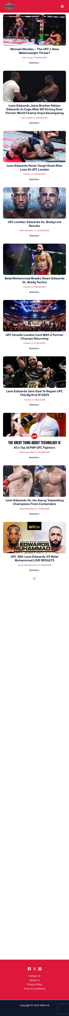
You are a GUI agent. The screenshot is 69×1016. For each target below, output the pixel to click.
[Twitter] (34, 969)
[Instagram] (40, 969)
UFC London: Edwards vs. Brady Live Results (34, 223)
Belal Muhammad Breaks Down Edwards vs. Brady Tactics (35, 280)
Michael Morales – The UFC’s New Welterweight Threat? (34, 50)
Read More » (34, 63)
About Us (35, 980)
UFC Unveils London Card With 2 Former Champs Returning (34, 336)
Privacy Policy (34, 985)
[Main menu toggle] (62, 6)
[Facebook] (29, 969)
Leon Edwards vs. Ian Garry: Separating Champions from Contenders (34, 502)
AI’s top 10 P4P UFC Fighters (34, 447)
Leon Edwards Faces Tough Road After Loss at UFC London (35, 167)
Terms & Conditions (34, 989)
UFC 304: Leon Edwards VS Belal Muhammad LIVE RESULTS (34, 558)
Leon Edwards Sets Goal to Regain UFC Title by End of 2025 (34, 393)
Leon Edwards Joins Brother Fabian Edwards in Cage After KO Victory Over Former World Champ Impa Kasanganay (34, 109)
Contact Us (34, 976)
